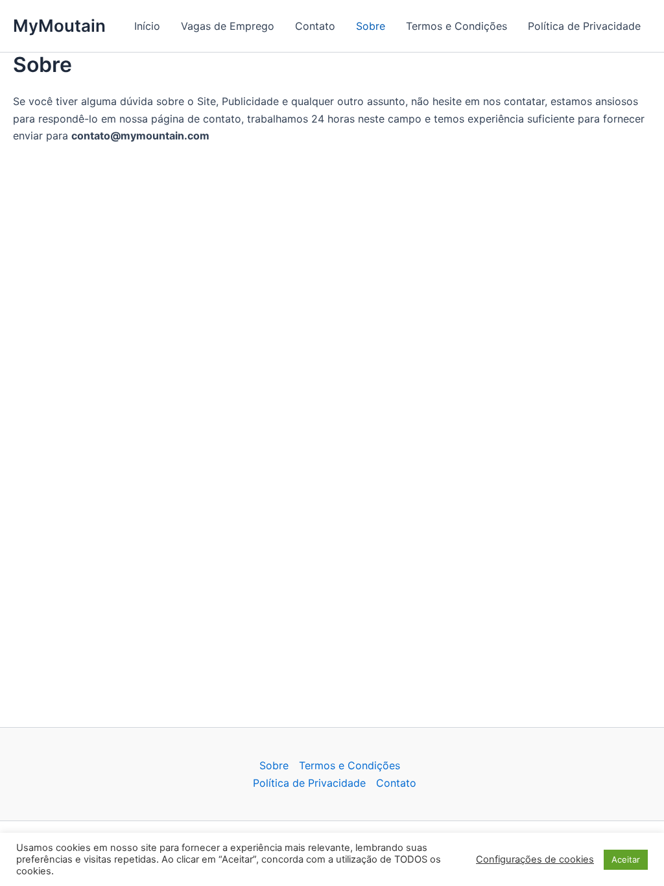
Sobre (370, 25)
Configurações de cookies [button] (535, 859)
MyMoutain (59, 26)
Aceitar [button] (625, 859)
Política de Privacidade (584, 25)
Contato (315, 25)
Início (147, 25)
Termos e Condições (456, 25)
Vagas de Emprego (227, 25)
